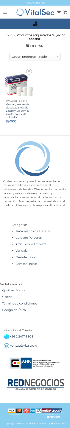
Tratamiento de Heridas (33, 231)
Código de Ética (14, 310)
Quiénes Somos (14, 290)
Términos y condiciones (19, 303)
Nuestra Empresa (35, 2)
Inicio (8, 35)
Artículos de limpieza (30, 244)
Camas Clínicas (26, 264)
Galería (7, 297)
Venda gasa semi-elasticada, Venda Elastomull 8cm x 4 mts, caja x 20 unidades (17, 111)
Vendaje (21, 250)
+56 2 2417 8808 (21, 336)
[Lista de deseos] (59, 12)
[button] (5, 12)
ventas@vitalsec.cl (24, 345)
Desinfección (25, 257)
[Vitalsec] (35, 12)
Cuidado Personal (28, 237)
